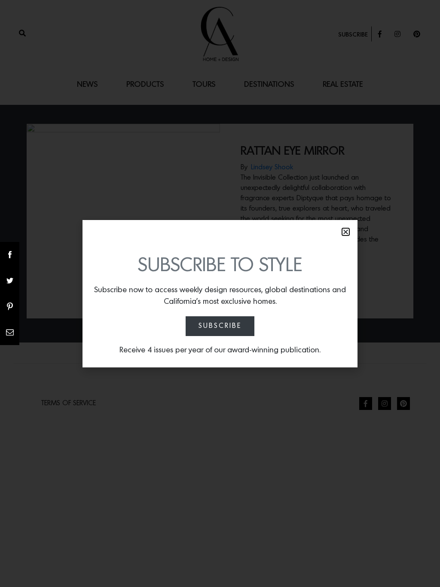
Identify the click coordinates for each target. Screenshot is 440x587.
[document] (220, 293)
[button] (345, 232)
